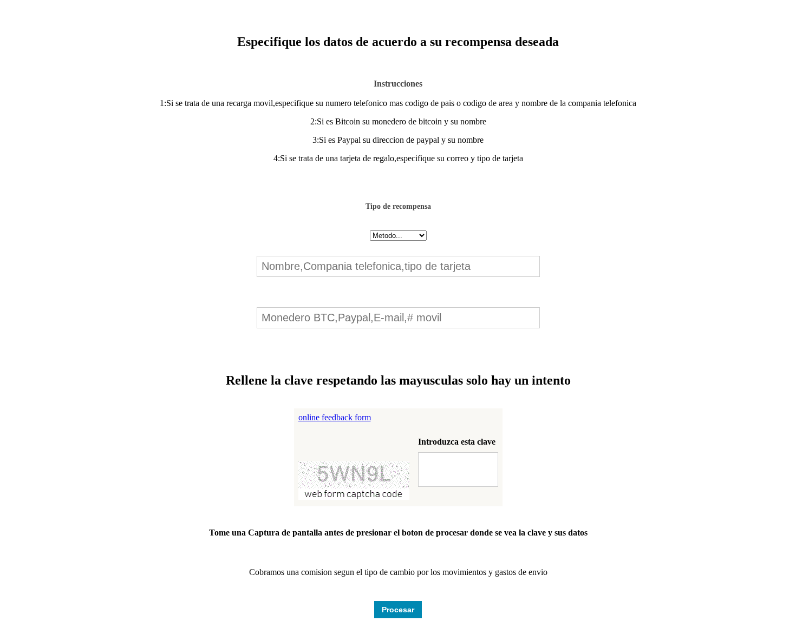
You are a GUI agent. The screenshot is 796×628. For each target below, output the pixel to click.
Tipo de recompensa (398, 206)
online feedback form (334, 417)
